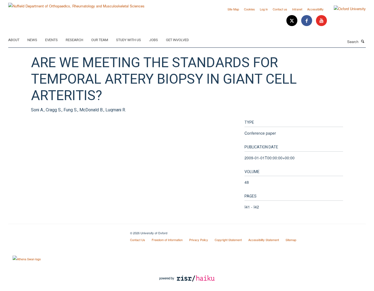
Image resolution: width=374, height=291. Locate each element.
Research (74, 40)
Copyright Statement (228, 240)
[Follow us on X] (292, 20)
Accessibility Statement (263, 240)
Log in (264, 9)
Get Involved (177, 40)
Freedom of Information (167, 240)
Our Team (99, 40)
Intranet (297, 9)
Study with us (128, 40)
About (13, 40)
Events (51, 40)
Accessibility (315, 9)
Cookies (249, 9)
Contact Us (137, 240)
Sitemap (291, 240)
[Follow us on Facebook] (307, 20)
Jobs (153, 40)
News (32, 40)
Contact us (280, 9)
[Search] (363, 41)
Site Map (233, 9)
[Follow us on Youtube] (321, 20)
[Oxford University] (346, 8)
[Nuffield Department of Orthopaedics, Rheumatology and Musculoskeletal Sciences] (76, 4)
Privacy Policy (198, 240)
